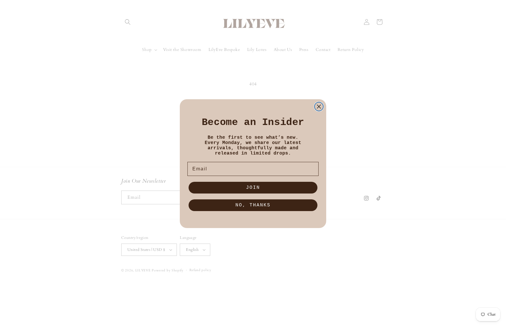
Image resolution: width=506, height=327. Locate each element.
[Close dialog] (318, 106)
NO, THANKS (253, 205)
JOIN (253, 187)
